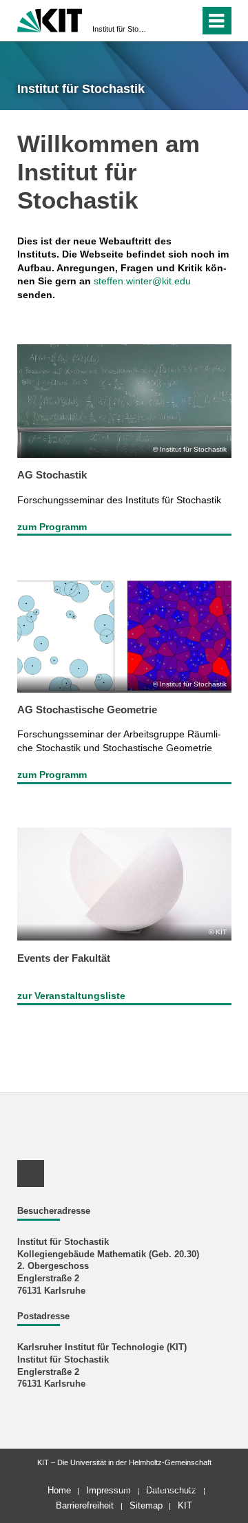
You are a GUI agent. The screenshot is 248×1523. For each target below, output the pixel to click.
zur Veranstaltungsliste (71, 995)
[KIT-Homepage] (50, 19)
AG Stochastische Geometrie (87, 709)
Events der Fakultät (63, 958)
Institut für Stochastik (119, 29)
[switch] (164, 20)
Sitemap (146, 1505)
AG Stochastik (52, 475)
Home (59, 1490)
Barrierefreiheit (85, 1505)
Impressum (108, 1490)
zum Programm (52, 526)
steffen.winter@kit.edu (142, 280)
